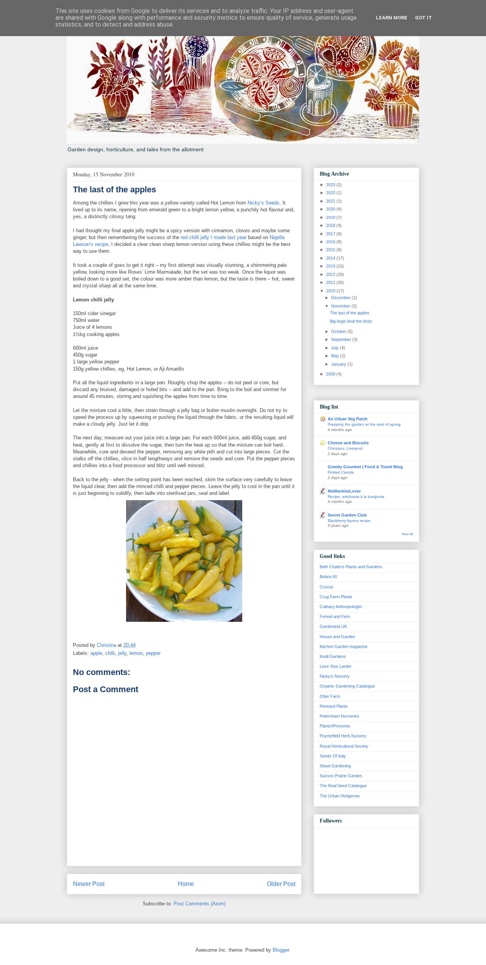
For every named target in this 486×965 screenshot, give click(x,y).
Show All (407, 534)
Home (186, 884)
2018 (331, 225)
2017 (331, 233)
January (339, 364)
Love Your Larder (336, 666)
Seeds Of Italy (333, 756)
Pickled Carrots (341, 472)
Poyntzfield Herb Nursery (343, 736)
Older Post (281, 884)
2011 (331, 282)
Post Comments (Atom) (200, 903)
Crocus (326, 587)
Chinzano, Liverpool (345, 448)
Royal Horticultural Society (344, 746)
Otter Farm (330, 696)
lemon (136, 653)
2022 (331, 192)
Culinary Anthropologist (341, 606)
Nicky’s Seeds (263, 203)
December (341, 297)
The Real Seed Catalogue (343, 785)
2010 (331, 290)
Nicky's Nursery (335, 676)
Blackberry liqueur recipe (349, 520)
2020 (331, 209)
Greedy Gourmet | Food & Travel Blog (365, 466)
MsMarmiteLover (344, 491)
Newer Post (88, 884)
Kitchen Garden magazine (344, 646)
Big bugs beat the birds (351, 321)
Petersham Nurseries (339, 716)
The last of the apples (349, 313)
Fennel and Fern (335, 616)
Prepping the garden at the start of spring (364, 424)
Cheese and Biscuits (348, 443)
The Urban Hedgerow (340, 796)
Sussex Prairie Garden (341, 775)
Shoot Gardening (335, 766)
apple (96, 653)
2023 (331, 184)
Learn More (391, 18)
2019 (331, 217)
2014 (331, 258)
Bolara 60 (328, 576)
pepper (153, 653)
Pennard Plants (334, 706)
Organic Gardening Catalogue (347, 686)
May (335, 355)
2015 (331, 249)
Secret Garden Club (347, 515)
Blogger (281, 950)
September (341, 339)
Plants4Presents (335, 726)
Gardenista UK (333, 626)
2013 (331, 266)
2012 (331, 274)
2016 (331, 241)
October (339, 331)
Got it (423, 18)
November (341, 306)
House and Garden (337, 636)
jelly (122, 653)
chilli (110, 653)
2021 (331, 201)
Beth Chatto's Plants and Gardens (351, 566)
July (335, 347)
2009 (331, 374)
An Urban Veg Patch (348, 419)
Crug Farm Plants (336, 596)
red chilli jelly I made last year (213, 237)
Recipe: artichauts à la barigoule (356, 496)
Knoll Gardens (333, 656)
